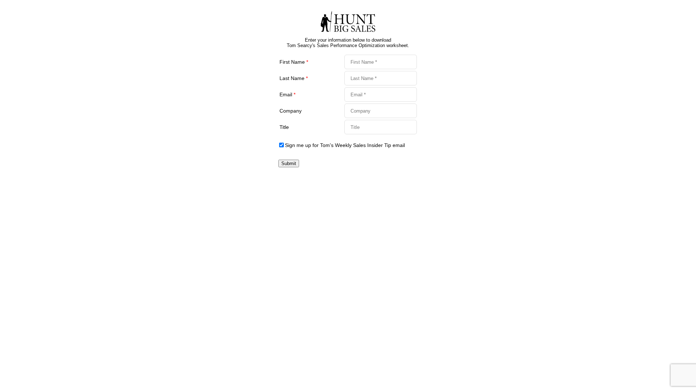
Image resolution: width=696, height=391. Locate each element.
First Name (293, 62)
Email (287, 94)
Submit (288, 163)
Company (290, 111)
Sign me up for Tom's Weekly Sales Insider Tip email (345, 145)
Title (284, 127)
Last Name (293, 78)
